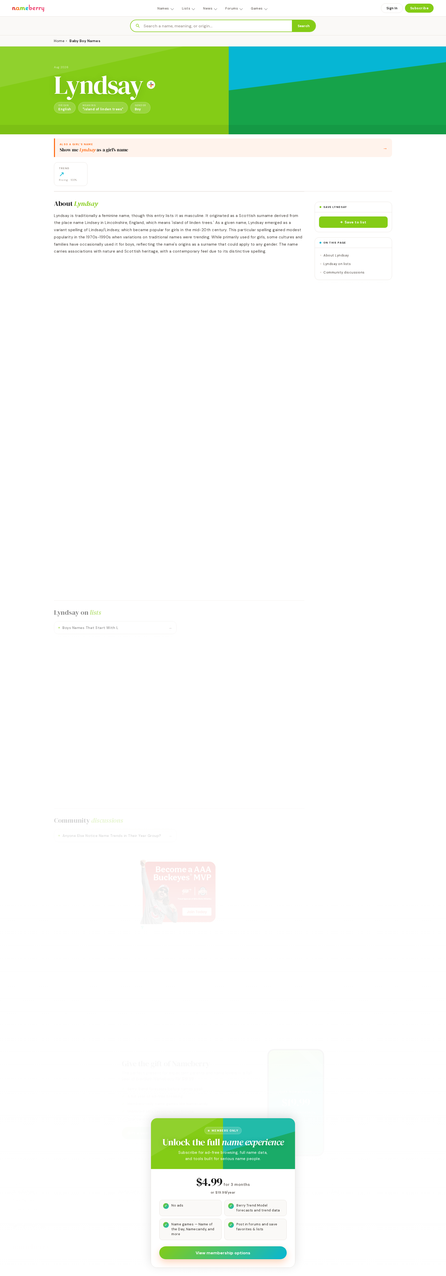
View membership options (223, 1253)
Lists (186, 8)
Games (257, 8)
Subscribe (419, 8)
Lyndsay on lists (337, 264)
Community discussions (344, 272)
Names (163, 8)
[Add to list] (151, 85)
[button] (353, 222)
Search (304, 26)
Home (59, 40)
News (207, 8)
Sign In (391, 8)
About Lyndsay (336, 255)
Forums (231, 8)
